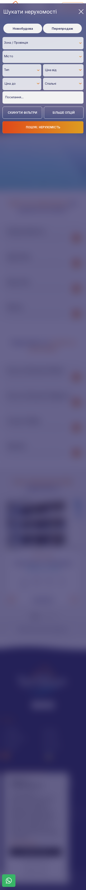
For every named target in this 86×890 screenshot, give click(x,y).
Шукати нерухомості (30, 11)
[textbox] (44, 42)
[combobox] (43, 43)
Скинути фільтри (22, 112)
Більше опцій (64, 112)
